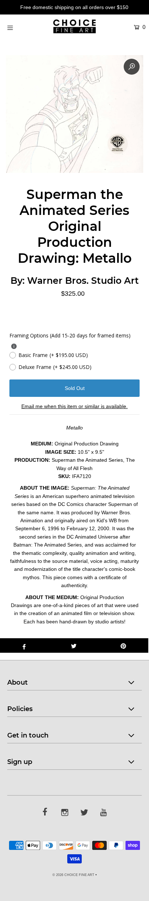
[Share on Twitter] (73, 645)
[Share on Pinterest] (123, 645)
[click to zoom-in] (132, 67)
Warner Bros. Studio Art (83, 280)
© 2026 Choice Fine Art (73, 875)
